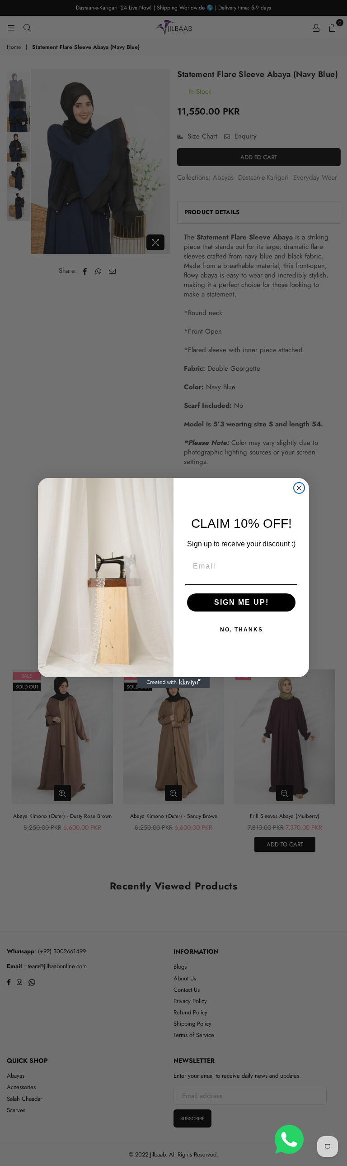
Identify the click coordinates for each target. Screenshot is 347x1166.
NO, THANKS (241, 629)
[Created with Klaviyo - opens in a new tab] (173, 682)
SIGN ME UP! (241, 602)
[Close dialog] (299, 488)
